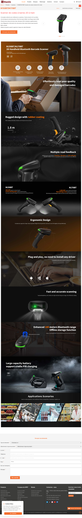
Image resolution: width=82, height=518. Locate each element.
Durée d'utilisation (47, 512)
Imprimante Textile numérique (6, 500)
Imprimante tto (3, 498)
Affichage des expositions (23, 497)
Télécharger (42, 1)
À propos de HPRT (21, 490)
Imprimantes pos (4, 490)
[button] (79, 23)
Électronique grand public (6, 495)
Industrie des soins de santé (36, 495)
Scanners (13, 5)
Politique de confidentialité (35, 512)
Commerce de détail (35, 492)
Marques (35, 1)
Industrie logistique (35, 494)
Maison (2, 5)
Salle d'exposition (21, 495)
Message (19, 498)
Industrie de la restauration (36, 490)
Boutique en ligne (21, 492)
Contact (56, 1)
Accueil (23, 1)
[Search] (74, 1)
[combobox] (45, 461)
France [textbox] (12, 461)
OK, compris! (13, 513)
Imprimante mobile (4, 494)
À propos (62, 1)
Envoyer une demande (9, 32)
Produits (29, 1)
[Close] (22, 502)
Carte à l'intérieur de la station (59, 512)
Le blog (19, 500)
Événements (20, 494)
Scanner (2, 497)
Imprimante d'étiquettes (5, 492)
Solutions (49, 1)
